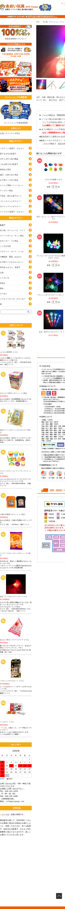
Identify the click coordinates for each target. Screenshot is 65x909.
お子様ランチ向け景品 (9, 180)
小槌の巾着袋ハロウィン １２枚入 (12, 514)
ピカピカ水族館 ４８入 (53, 179)
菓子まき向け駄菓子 (8, 154)
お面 (2, 273)
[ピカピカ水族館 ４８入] (53, 167)
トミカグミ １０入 (7, 722)
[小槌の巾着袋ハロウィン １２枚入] (16, 502)
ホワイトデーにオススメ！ (11, 206)
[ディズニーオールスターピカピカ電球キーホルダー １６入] (53, 243)
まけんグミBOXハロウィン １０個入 (13, 393)
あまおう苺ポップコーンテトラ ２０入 (14, 640)
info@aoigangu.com (15, 801)
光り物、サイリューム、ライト (53, 22)
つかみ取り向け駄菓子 (9, 164)
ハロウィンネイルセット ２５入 (12, 681)
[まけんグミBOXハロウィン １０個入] (16, 381)
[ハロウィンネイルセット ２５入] (16, 668)
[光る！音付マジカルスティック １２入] (53, 319)
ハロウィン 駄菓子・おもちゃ (12, 148)
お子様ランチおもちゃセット (12, 262)
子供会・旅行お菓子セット (11, 196)
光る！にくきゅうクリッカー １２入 (13, 596)
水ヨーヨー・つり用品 (9, 241)
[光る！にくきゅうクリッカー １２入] (16, 584)
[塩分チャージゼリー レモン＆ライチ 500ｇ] (16, 417)
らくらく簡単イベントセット (12, 185)
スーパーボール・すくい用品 (12, 236)
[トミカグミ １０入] (16, 709)
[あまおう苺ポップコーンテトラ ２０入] (16, 627)
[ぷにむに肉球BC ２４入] (16, 339)
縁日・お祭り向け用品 (9, 175)
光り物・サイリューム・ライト (12, 230)
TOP (37, 22)
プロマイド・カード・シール (12, 251)
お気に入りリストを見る (10, 133)
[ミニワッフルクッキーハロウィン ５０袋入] (16, 541)
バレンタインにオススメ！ (11, 201)
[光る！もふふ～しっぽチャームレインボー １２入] (53, 204)
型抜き (2, 283)
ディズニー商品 (6, 191)
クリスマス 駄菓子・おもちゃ (12, 212)
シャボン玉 (4, 278)
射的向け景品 (5, 169)
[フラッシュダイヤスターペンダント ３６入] (53, 282)
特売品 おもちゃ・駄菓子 (10, 267)
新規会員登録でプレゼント (16, 39)
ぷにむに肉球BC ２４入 (9, 352)
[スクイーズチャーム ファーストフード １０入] (16, 458)
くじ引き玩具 (5, 246)
